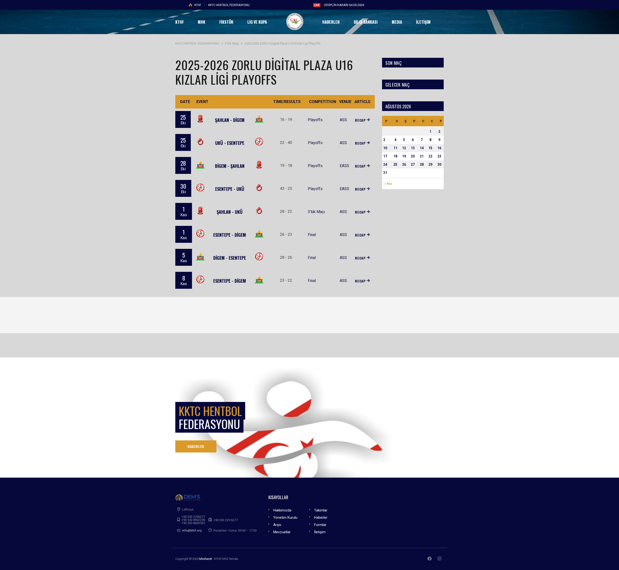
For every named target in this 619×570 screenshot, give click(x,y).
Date (185, 101)
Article (362, 101)
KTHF (197, 5)
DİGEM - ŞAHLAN (229, 166)
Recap (360, 120)
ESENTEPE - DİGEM (229, 235)
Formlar (320, 525)
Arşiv (277, 525)
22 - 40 (286, 142)
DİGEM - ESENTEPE (229, 258)
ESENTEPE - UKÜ (229, 189)
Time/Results (287, 101)
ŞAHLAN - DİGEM (229, 120)
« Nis (388, 183)
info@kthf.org (192, 530)
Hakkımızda (282, 510)
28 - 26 (286, 257)
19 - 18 (286, 165)
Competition (322, 101)
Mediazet (205, 559)
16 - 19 (286, 119)
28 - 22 (286, 211)
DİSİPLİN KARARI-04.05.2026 (344, 5)
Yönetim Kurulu (285, 517)
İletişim (319, 532)
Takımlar (320, 510)
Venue (345, 101)
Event (202, 101)
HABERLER (195, 446)
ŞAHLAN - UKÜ (230, 212)
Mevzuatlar (282, 532)
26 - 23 (286, 234)
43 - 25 (286, 188)
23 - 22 (286, 280)
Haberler (320, 517)
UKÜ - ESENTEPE (229, 143)
